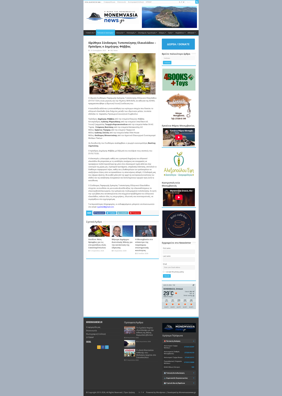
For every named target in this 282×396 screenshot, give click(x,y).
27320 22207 (189, 347)
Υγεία (170, 33)
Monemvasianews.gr (187, 392)
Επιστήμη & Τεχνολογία (146, 33)
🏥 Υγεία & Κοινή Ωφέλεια (174, 383)
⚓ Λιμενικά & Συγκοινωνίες (176, 378)
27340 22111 (189, 357)
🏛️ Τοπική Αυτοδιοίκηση (174, 373)
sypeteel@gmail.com (105, 207)
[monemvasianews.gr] (112, 15)
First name (167, 248)
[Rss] (180, 2)
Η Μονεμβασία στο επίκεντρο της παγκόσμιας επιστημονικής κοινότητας (144, 245)
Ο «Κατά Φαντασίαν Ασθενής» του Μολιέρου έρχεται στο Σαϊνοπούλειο (146, 354)
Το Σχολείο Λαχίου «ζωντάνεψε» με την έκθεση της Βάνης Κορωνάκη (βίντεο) (145, 331)
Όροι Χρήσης (129, 392)
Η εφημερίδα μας (109, 2)
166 (192, 367)
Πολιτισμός (131, 33)
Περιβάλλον (179, 33)
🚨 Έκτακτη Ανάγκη (172, 341)
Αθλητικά (191, 33)
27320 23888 (189, 362)
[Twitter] (184, 2)
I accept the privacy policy (174, 272)
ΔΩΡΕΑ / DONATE (178, 44)
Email (165, 264)
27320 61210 (189, 352)
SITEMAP (149, 2)
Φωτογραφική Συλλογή (136, 2)
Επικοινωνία (121, 2)
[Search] (197, 2)
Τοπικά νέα (90, 33)
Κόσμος (161, 33)
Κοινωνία (119, 33)
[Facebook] (181, 2)
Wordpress (160, 392)
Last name (167, 256)
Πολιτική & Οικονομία (105, 33)
